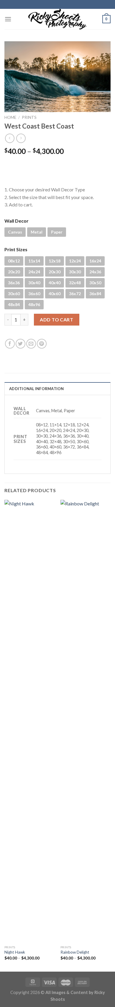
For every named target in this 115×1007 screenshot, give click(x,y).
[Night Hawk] (29, 721)
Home (10, 117)
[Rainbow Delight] (85, 721)
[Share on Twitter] (20, 344)
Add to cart (56, 319)
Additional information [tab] (36, 388)
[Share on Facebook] (10, 344)
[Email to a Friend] (31, 344)
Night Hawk (14, 952)
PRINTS (29, 117)
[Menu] (8, 19)
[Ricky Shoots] (57, 19)
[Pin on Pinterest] (42, 344)
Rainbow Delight (74, 952)
